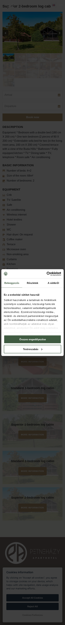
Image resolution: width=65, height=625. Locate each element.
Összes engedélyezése (32, 339)
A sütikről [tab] (53, 283)
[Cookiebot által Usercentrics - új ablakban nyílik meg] (46, 274)
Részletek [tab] (32, 283)
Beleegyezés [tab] (11, 283)
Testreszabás (30, 349)
